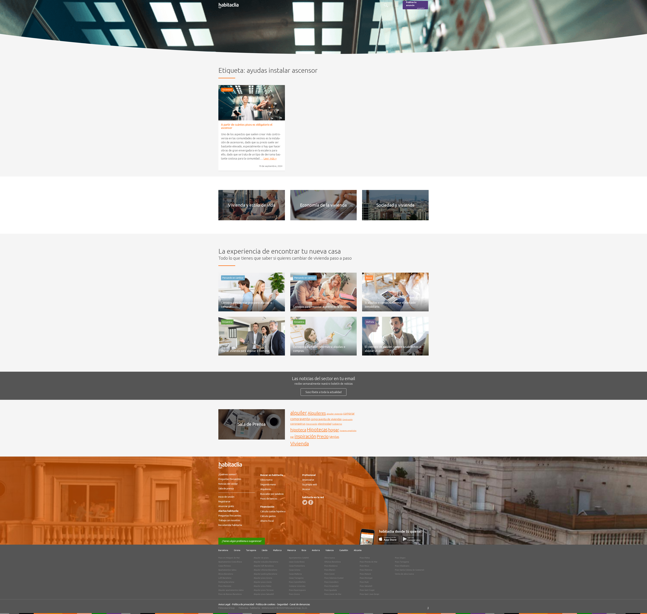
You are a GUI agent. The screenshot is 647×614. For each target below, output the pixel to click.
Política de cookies (265, 604)
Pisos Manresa (366, 570)
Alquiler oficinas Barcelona (265, 570)
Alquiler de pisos (261, 558)
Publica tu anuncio (415, 5)
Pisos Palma (365, 558)
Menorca (291, 550)
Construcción (347, 419)
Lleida (264, 550)
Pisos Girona (294, 594)
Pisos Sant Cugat (367, 590)
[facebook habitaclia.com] (310, 502)
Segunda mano (268, 484)
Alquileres (317, 413)
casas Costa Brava (296, 562)
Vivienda (299, 443)
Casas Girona (294, 570)
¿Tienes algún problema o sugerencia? (241, 541)
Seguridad (282, 604)
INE (292, 437)
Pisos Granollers (331, 582)
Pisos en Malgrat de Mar (229, 558)
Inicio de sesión (226, 496)
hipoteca (298, 429)
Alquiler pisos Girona (263, 578)
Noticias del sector (228, 483)
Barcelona (223, 550)
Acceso (306, 489)
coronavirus (297, 423)
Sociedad (227, 89)
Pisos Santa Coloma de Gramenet (409, 570)
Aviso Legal (224, 604)
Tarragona (251, 550)
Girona (237, 550)
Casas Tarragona (296, 578)
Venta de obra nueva (404, 574)
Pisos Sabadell (366, 586)
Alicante (358, 550)
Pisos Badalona (330, 566)
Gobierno (337, 424)
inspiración (305, 436)
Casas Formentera (297, 566)
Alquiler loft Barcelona (264, 566)
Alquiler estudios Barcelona (266, 562)
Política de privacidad (243, 604)
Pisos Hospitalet (331, 586)
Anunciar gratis (226, 506)
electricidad (324, 423)
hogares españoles (348, 430)
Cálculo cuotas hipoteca (272, 511)
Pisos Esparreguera (297, 590)
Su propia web (309, 484)
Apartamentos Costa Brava (230, 562)
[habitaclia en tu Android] (412, 541)
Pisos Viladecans (402, 566)
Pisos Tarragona (402, 562)
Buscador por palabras (272, 494)
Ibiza (304, 550)
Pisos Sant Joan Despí (369, 594)
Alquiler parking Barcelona (265, 574)
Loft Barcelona (224, 578)
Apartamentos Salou (227, 570)
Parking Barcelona (226, 582)
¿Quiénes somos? (227, 474)
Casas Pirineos (224, 566)
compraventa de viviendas (326, 419)
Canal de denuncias (300, 604)
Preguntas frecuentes (229, 479)
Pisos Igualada (330, 590)
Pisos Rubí (364, 582)
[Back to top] (639, 606)
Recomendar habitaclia (230, 525)
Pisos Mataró (365, 574)
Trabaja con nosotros (229, 520)
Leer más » (270, 158)
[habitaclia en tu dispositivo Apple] (389, 541)
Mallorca (277, 550)
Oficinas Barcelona (332, 562)
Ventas (334, 437)
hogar (333, 429)
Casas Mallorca (295, 574)
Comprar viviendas (297, 586)
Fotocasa (243, 608)
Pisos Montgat (366, 578)
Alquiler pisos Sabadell (264, 594)
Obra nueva (266, 479)
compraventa (300, 419)
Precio (323, 436)
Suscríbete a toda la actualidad (323, 392)
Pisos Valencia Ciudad (333, 578)
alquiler (298, 413)
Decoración (311, 424)
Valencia (330, 550)
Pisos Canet (329, 574)
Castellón (343, 550)
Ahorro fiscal (267, 521)
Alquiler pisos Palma (262, 586)
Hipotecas (317, 429)
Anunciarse (308, 479)
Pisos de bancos (268, 498)
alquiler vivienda (335, 414)
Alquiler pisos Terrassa (263, 590)
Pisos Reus (364, 566)
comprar (349, 413)
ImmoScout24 (269, 608)
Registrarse (224, 501)
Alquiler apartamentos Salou (231, 590)
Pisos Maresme (224, 586)
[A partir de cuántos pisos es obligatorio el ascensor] (251, 102)
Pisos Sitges (400, 558)
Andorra (316, 550)
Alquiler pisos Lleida (263, 582)
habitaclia (255, 608)
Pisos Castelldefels (297, 582)
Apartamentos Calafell (299, 558)
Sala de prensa (226, 488)
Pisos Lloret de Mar (332, 594)
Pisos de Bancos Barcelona (230, 594)
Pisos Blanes (329, 570)
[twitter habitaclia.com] (304, 502)
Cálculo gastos (268, 516)
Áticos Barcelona (225, 574)
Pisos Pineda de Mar (368, 562)
